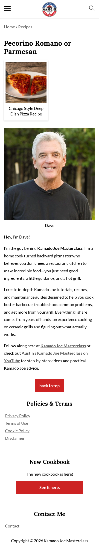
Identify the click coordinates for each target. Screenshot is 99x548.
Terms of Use (16, 423)
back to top (49, 385)
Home (9, 26)
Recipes (25, 26)
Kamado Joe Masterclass (63, 345)
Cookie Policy (17, 430)
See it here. (49, 487)
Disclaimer (15, 438)
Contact (12, 525)
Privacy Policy (17, 415)
